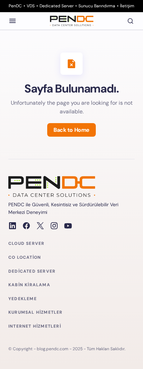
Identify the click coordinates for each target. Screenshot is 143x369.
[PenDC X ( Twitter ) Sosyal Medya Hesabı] (40, 226)
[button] (12, 21)
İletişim (127, 6)
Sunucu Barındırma (96, 6)
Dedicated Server (57, 6)
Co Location (24, 257)
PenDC (15, 6)
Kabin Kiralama (29, 285)
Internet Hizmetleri (34, 326)
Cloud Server (26, 243)
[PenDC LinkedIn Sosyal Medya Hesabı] (12, 226)
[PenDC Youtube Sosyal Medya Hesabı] (68, 226)
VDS (31, 6)
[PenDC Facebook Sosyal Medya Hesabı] (26, 226)
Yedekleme (22, 299)
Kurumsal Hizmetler (35, 312)
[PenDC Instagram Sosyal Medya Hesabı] (54, 226)
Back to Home (71, 130)
